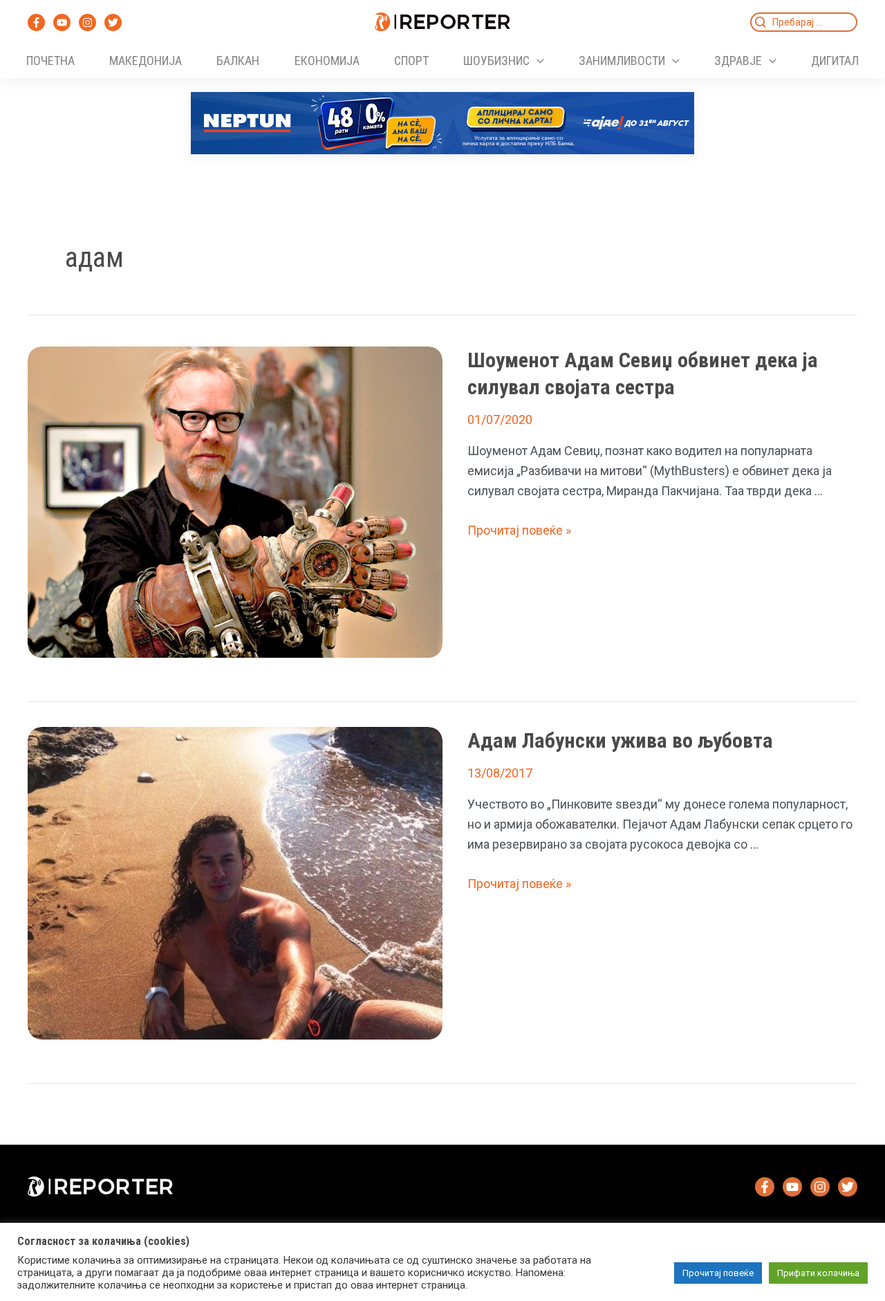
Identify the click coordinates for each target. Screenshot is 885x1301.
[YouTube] (62, 22)
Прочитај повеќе (718, 1273)
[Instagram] (87, 22)
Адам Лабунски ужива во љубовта (620, 740)
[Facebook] (36, 22)
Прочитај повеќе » (519, 530)
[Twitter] (113, 22)
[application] (537, 61)
